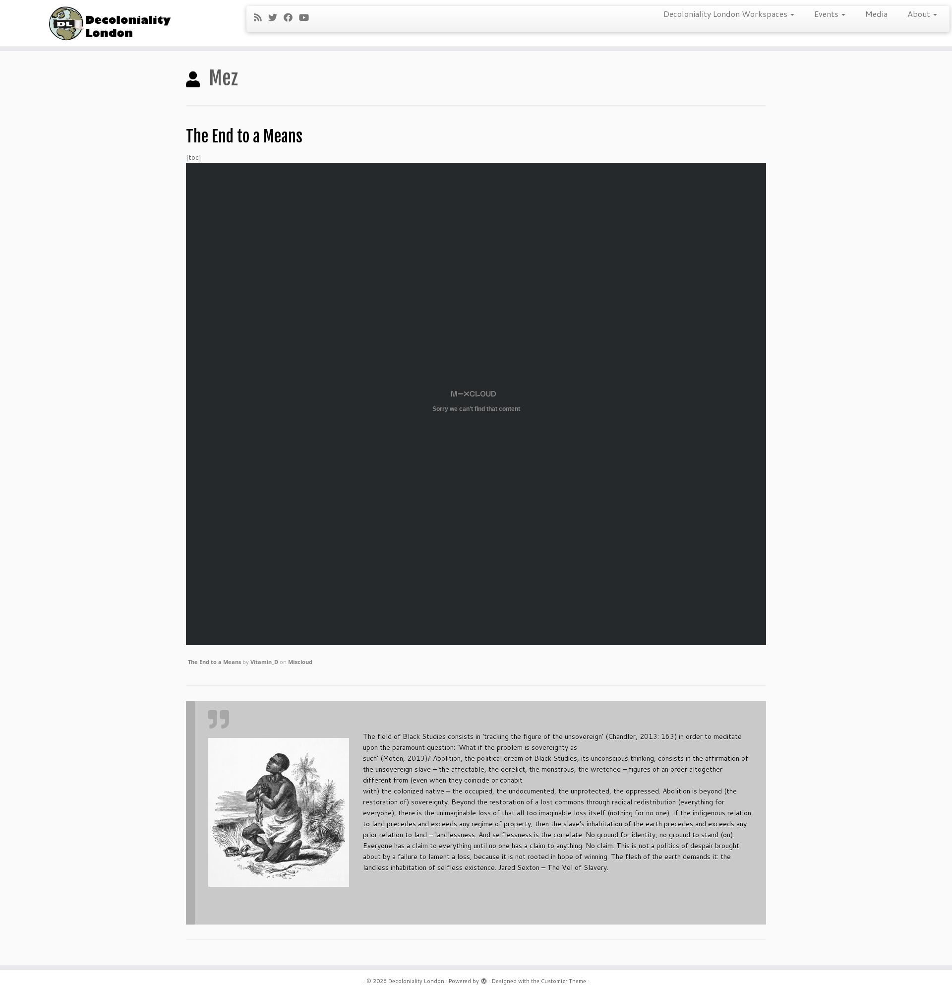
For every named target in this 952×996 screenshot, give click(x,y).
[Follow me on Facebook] (291, 17)
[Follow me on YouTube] (307, 17)
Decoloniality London (416, 981)
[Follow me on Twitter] (276, 17)
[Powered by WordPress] (483, 979)
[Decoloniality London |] (110, 23)
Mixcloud (300, 661)
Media (876, 13)
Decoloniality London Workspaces (726, 13)
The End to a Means (244, 136)
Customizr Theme (563, 981)
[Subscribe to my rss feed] (261, 17)
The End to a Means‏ (214, 661)
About (919, 13)
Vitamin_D (264, 661)
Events (827, 13)
